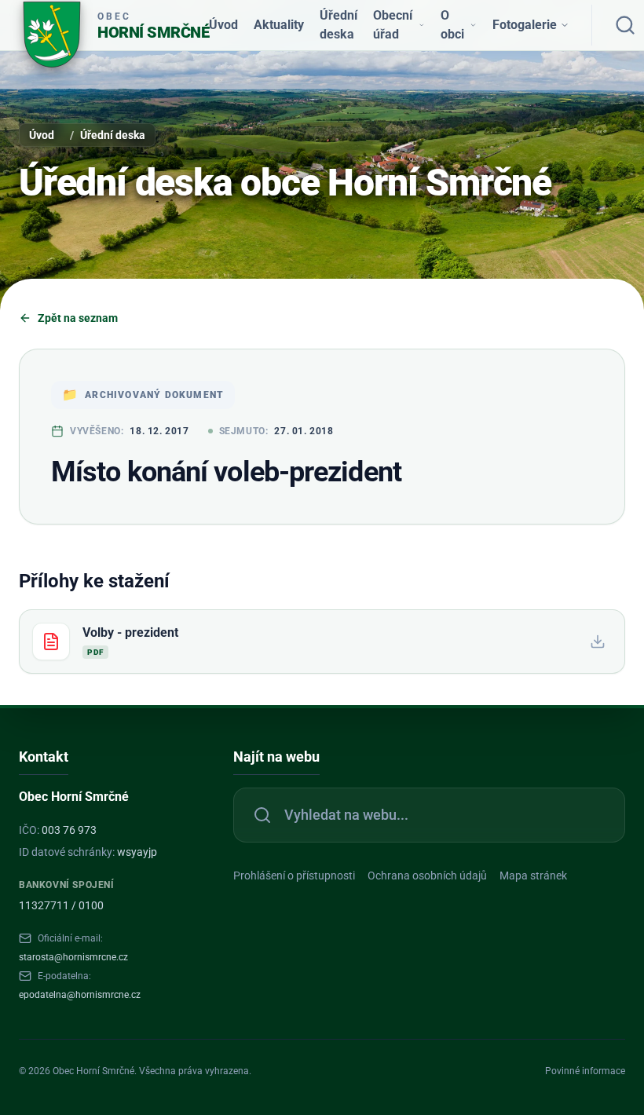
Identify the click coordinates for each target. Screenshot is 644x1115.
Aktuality (279, 24)
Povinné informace (585, 1071)
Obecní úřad (392, 25)
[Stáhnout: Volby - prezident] (597, 641)
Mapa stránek (533, 875)
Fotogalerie (524, 24)
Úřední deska (338, 25)
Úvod (223, 24)
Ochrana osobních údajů (427, 875)
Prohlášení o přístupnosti (294, 875)
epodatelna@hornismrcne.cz (80, 994)
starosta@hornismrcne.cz (73, 957)
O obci (452, 25)
